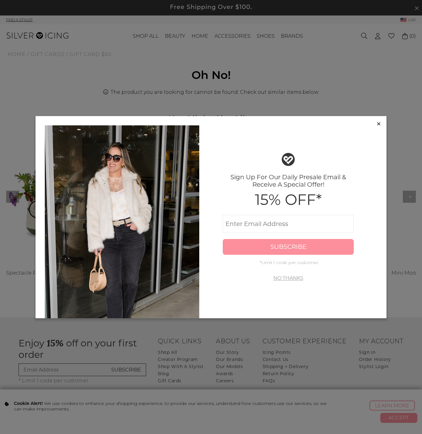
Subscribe (288, 246)
